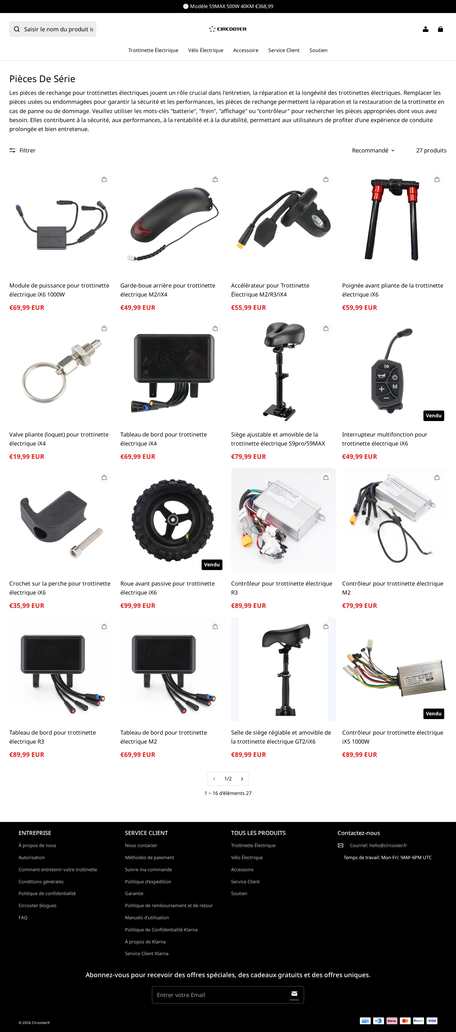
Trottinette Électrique (153, 50)
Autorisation (32, 857)
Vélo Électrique (205, 50)
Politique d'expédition (148, 881)
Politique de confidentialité (47, 893)
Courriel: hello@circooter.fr (378, 845)
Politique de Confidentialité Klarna (161, 929)
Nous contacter (141, 845)
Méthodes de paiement (149, 857)
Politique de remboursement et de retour (169, 905)
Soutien (319, 50)
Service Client (284, 50)
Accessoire (245, 50)
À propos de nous (37, 845)
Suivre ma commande (148, 869)
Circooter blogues (37, 905)
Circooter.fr (41, 1022)
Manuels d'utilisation (147, 917)
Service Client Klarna (146, 953)
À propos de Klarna (145, 941)
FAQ (23, 917)
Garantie (134, 893)
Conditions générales (41, 881)
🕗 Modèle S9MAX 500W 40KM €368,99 (228, 6)
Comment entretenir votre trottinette (58, 869)
